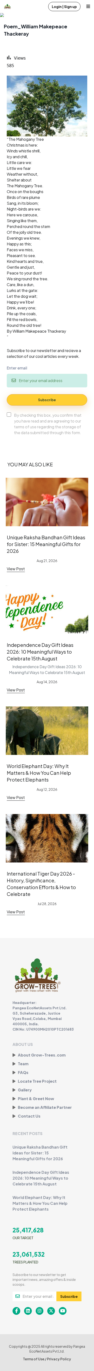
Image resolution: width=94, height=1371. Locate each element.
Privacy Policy (59, 1359)
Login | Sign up (64, 6)
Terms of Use (34, 1359)
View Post (16, 568)
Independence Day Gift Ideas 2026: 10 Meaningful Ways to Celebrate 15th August (40, 651)
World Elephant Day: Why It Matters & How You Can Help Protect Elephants (39, 773)
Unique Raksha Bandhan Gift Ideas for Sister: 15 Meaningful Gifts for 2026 (46, 544)
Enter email (17, 367)
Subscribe (47, 400)
